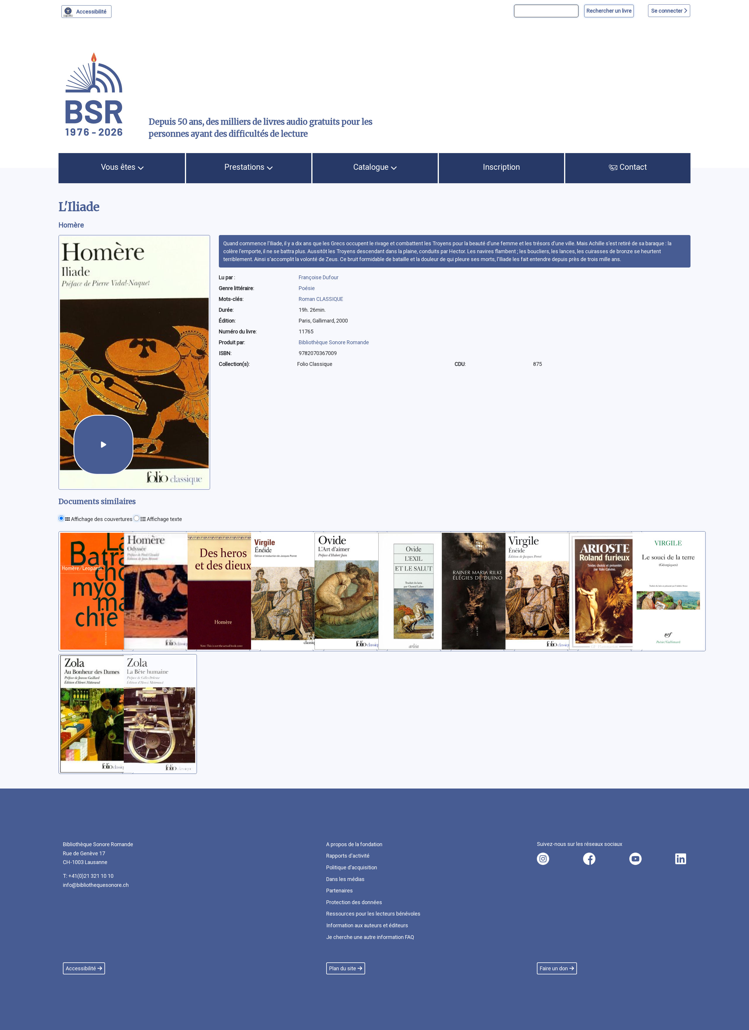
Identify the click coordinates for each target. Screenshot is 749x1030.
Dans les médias (345, 879)
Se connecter (667, 11)
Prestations (245, 167)
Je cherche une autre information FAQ (370, 937)
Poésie (307, 288)
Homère (71, 225)
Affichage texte (164, 519)
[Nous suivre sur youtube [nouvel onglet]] (635, 859)
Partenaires (339, 890)
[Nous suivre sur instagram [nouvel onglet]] (543, 859)
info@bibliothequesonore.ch (96, 885)
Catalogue (372, 167)
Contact (632, 167)
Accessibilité (91, 11)
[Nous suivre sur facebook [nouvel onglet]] (589, 859)
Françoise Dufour (319, 277)
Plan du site (342, 968)
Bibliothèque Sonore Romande (334, 342)
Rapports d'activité (348, 856)
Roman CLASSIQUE (321, 299)
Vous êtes (119, 167)
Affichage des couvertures (101, 519)
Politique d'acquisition (351, 867)
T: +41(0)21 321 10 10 (88, 876)
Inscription (501, 167)
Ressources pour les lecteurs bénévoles (373, 914)
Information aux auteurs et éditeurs (367, 925)
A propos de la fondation (354, 844)
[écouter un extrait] (103, 445)
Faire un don (554, 968)
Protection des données (354, 902)
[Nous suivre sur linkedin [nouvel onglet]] (680, 859)
